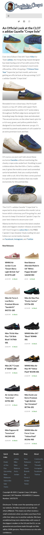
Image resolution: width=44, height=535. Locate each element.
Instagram (18, 239)
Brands (26, 471)
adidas (10, 59)
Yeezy (26, 484)
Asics (16, 471)
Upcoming (7, 471)
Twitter (30, 239)
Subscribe (7, 481)
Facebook (9, 239)
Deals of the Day (6, 465)
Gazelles (14, 160)
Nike (32, 56)
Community (38, 459)
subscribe (23, 230)
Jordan (16, 474)
